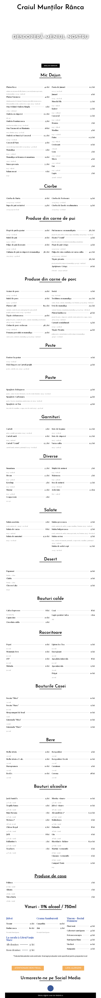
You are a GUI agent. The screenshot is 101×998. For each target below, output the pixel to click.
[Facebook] (50, 988)
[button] (50, 66)
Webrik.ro (59, 995)
